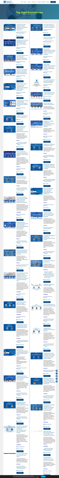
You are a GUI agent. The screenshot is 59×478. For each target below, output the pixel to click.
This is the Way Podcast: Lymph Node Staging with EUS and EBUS (49, 81)
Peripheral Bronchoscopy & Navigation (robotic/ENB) (21, 467)
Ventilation (51, 252)
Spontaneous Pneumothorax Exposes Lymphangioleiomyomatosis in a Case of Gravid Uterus (22, 352)
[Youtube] (57, 376)
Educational (46, 29)
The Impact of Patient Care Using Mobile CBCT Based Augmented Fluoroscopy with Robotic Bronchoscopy (22, 200)
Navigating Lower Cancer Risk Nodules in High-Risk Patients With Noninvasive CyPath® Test (22, 43)
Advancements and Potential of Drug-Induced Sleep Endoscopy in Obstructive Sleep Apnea (22, 129)
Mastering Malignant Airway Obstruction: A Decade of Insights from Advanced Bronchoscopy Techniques (49, 381)
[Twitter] (57, 379)
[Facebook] (57, 371)
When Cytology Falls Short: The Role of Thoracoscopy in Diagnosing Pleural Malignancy (48, 191)
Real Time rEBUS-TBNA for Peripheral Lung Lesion (22, 455)
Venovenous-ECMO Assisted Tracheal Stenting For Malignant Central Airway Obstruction (22, 27)
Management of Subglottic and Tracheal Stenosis (49, 329)
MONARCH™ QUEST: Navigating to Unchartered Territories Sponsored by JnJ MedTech (48, 124)
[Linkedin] (57, 381)
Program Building (51, 156)
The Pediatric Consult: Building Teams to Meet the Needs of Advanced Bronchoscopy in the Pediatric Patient (49, 356)
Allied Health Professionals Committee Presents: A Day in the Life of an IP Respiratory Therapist (49, 67)
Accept (43, 476)
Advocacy (19, 119)
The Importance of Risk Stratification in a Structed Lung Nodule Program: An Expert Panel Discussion (48, 407)
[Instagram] (57, 373)
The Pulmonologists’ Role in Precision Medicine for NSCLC (21, 303)
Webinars (22, 33)
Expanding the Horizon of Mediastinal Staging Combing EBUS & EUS (22, 326)
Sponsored (19, 33)
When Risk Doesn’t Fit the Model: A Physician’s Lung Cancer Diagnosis (49, 26)
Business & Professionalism (48, 155)
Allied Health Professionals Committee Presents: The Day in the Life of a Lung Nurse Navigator (49, 51)
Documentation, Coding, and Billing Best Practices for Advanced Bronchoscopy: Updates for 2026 (22, 103)
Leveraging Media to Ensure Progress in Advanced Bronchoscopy (22, 403)
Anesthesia (46, 251)
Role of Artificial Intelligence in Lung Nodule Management (48, 459)
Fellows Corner (51, 40)
